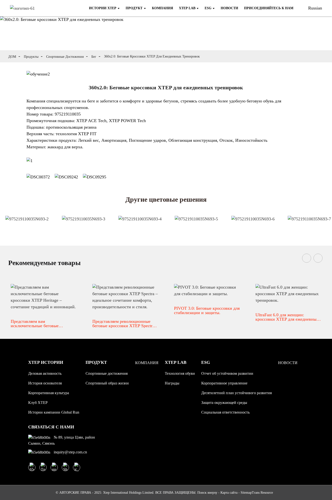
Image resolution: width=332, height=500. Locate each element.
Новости (287, 363)
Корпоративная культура (48, 393)
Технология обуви (180, 373)
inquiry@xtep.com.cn (70, 452)
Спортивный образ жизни (107, 383)
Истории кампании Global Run (53, 412)
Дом (12, 56)
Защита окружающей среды (224, 402)
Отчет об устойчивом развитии (227, 373)
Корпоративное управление (224, 383)
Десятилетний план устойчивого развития (236, 393)
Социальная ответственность (225, 412)
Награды (172, 383)
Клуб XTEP (38, 402)
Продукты (31, 56)
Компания (146, 363)
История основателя (45, 383)
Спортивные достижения (65, 56)
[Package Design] (25, 223)
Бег (93, 56)
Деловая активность (44, 373)
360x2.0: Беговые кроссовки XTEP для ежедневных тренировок (152, 56)
